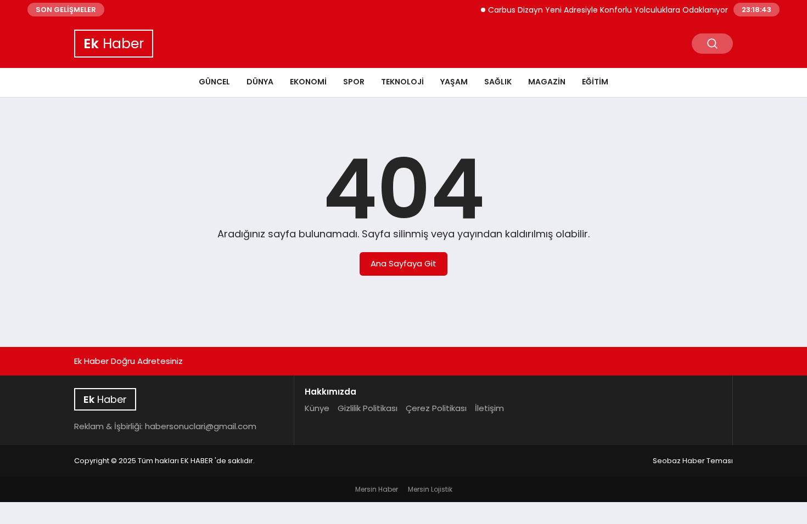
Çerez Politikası (436, 408)
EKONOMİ (308, 81)
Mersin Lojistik (430, 489)
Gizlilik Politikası (367, 408)
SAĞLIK (498, 81)
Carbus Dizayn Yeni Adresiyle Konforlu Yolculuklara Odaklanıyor (603, 9)
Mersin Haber (376, 489)
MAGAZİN (546, 81)
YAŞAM (454, 81)
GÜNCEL (214, 81)
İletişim (489, 408)
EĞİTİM (595, 81)
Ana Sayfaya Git (403, 263)
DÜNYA (259, 81)
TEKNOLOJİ (402, 81)
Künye (317, 408)
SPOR (354, 81)
